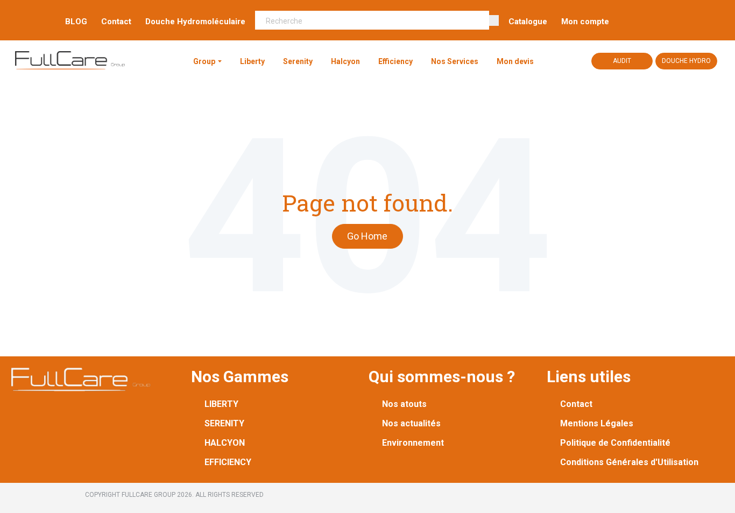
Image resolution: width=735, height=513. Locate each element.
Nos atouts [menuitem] (404, 404)
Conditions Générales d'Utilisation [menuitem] (629, 462)
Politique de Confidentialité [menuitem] (615, 443)
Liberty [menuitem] (252, 61)
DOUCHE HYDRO (686, 61)
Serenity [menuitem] (298, 61)
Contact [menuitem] (116, 21)
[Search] (494, 20)
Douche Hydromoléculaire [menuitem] (195, 21)
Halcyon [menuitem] (345, 61)
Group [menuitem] (204, 61)
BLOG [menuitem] (76, 21)
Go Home (367, 236)
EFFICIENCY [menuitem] (227, 462)
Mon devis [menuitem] (515, 61)
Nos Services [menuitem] (454, 61)
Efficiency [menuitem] (395, 61)
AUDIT (622, 61)
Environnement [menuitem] (413, 443)
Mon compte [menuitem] (585, 21)
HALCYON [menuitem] (224, 443)
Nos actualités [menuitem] (411, 423)
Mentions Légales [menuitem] (596, 423)
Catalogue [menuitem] (527, 21)
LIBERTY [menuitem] (221, 404)
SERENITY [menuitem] (224, 423)
